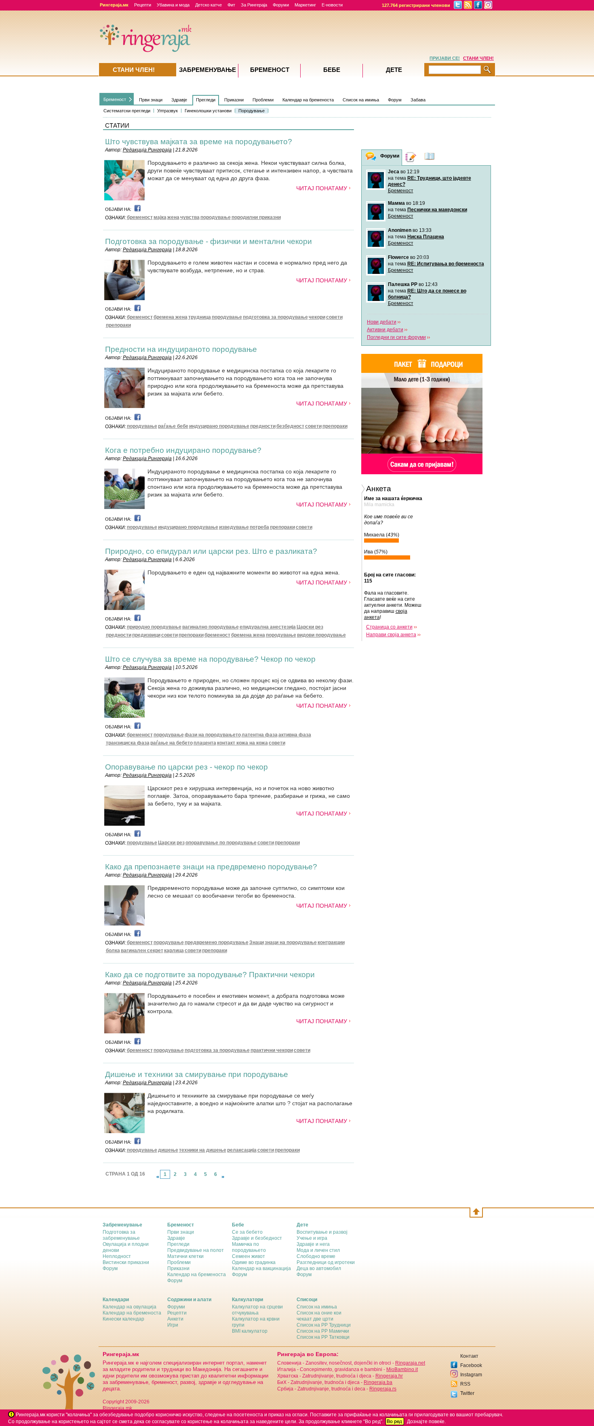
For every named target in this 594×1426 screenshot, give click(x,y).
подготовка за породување (275, 317)
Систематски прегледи (126, 110)
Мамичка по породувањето (249, 1247)
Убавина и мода (173, 4)
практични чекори (272, 1050)
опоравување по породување (221, 843)
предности (263, 426)
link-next (223, 1177)
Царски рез (310, 627)
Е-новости (332, 4)
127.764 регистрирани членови (416, 5)
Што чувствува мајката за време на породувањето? (198, 141)
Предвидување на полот (195, 1250)
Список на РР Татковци (323, 1337)
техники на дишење (202, 1150)
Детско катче (208, 4)
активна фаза (294, 735)
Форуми (281, 4)
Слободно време (316, 1256)
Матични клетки (185, 1256)
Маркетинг (305, 4)
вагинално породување (210, 627)
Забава (418, 99)
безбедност (290, 426)
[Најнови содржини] (429, 157)
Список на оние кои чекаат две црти (319, 1316)
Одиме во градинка (254, 1262)
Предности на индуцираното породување (181, 349)
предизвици (146, 635)
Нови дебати (381, 322)
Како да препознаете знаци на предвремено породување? (211, 866)
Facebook (471, 1365)
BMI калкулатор (250, 1331)
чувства (190, 217)
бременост (140, 217)
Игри (172, 1325)
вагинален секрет (142, 950)
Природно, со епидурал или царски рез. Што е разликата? (211, 551)
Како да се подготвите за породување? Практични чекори (210, 974)
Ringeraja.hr (389, 1376)
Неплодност (117, 1256)
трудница (199, 317)
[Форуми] (371, 158)
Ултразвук (167, 110)
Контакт (469, 1356)
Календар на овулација (129, 1307)
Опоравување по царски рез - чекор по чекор (186, 767)
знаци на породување (291, 942)
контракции (331, 942)
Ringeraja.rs (382, 1389)
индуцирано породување (219, 426)
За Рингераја (254, 4)
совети (334, 317)
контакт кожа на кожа (242, 743)
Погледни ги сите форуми (396, 337)
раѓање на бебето (171, 743)
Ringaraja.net (410, 1363)
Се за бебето (247, 1232)
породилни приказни (256, 217)
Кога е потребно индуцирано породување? (183, 450)
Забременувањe (207, 69)
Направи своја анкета (391, 634)
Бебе (331, 69)
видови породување (321, 635)
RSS (465, 1384)
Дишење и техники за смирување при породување (196, 1074)
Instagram (471, 1375)
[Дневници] (411, 157)
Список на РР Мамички (323, 1331)
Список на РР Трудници (324, 1325)
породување (215, 217)
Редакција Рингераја (147, 150)
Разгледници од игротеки (326, 1262)
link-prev (157, 1177)
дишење (168, 1150)
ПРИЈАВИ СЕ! (445, 58)
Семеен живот (248, 1256)
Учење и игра (312, 1238)
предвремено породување (217, 942)
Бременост (114, 99)
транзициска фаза (128, 743)
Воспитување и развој (322, 1232)
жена (173, 217)
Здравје (179, 99)
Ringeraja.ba (378, 1382)
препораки (118, 325)
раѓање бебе (173, 426)
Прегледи (205, 99)
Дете (394, 69)
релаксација (242, 1150)
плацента (205, 743)
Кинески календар (123, 1319)
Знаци (256, 942)
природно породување (154, 627)
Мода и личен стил (318, 1250)
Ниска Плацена (425, 237)
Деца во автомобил (319, 1268)
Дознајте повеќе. (426, 1421)
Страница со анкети (389, 627)
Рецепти (142, 4)
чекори (317, 317)
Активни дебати (385, 329)
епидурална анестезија (268, 627)
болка (113, 950)
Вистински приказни (126, 1262)
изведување (234, 527)
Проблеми (263, 99)
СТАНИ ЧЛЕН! (478, 58)
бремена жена (170, 317)
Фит (231, 4)
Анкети (175, 1319)
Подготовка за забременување (121, 1235)
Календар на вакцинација (261, 1268)
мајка (160, 217)
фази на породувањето (213, 735)
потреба (259, 527)
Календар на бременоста (308, 99)
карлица (174, 950)
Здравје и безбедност (257, 1238)
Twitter (467, 1393)
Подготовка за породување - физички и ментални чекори (208, 241)
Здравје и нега (313, 1244)
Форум (395, 99)
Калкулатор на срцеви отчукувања (257, 1310)
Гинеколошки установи (208, 110)
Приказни (234, 99)
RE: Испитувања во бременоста (445, 264)
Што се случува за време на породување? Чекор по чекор (210, 659)
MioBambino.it (402, 1369)
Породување (251, 110)
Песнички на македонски (437, 209)
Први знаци (150, 99)
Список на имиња (361, 99)
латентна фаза (260, 735)
